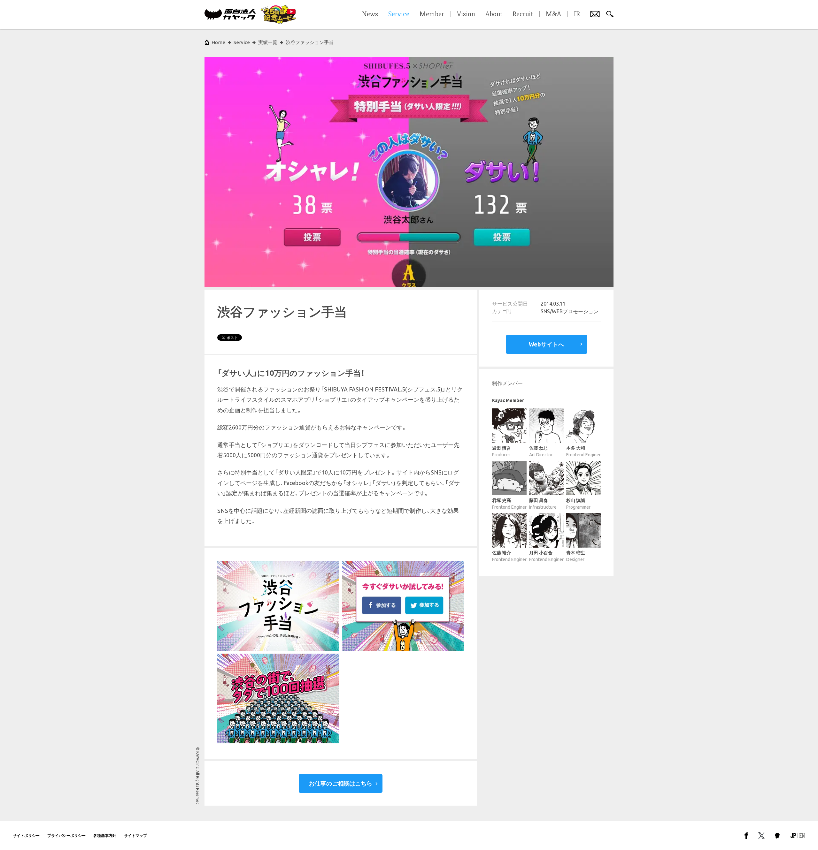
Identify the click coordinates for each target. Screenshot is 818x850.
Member (432, 14)
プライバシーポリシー (66, 835)
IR (577, 14)
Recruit (523, 14)
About (493, 14)
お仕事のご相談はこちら (340, 783)
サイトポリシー (26, 835)
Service (242, 42)
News (370, 14)
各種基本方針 (104, 835)
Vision (466, 14)
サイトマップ (135, 835)
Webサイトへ (546, 344)
